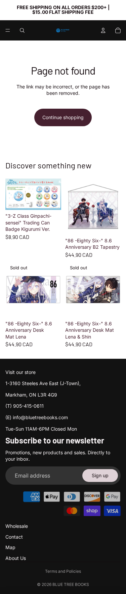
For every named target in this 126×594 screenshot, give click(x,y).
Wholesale (16, 526)
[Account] (103, 30)
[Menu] (7, 30)
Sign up (100, 475)
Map (10, 547)
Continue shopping (63, 117)
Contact (14, 537)
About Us (15, 558)
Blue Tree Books (70, 584)
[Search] (22, 30)
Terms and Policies (63, 571)
